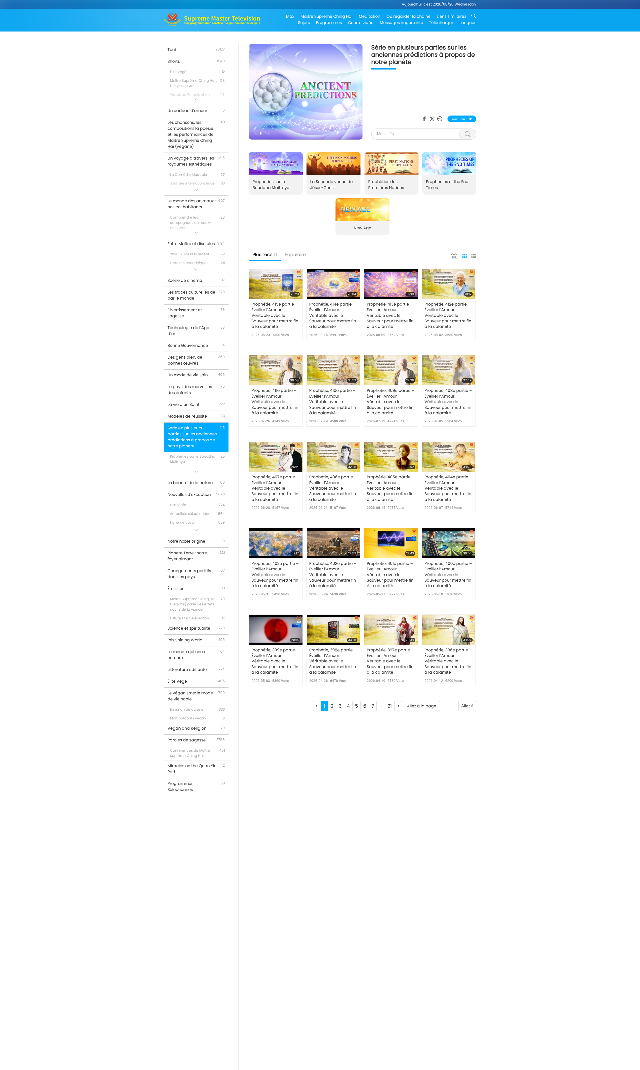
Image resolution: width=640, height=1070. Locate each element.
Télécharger (441, 23)
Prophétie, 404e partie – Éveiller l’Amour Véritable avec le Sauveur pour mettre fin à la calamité (448, 488)
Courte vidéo (361, 23)
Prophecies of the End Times (447, 185)
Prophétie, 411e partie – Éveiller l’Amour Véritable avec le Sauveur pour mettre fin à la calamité (275, 402)
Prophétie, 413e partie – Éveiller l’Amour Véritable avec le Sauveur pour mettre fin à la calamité (390, 316)
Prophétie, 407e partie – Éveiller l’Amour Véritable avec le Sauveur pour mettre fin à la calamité (275, 488)
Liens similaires (451, 16)
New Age (362, 228)
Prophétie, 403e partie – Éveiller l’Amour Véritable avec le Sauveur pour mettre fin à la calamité (275, 575)
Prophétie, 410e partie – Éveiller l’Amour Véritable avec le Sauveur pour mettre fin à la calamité (332, 402)
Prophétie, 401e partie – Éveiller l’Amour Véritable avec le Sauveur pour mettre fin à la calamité (390, 575)
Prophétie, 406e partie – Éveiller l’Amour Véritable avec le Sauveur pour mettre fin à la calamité (333, 488)
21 (390, 706)
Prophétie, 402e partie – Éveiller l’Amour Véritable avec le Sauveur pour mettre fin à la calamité (332, 575)
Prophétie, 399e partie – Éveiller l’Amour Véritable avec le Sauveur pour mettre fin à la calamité (275, 661)
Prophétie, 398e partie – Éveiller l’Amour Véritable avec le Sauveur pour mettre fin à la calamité (332, 661)
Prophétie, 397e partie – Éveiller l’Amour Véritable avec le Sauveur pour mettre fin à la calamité (390, 661)
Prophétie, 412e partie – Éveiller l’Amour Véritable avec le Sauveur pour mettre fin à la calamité (447, 316)
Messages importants (401, 23)
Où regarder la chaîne (408, 16)
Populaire (295, 254)
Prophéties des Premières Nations (386, 185)
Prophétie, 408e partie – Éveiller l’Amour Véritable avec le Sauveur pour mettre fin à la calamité (448, 402)
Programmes (329, 23)
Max (290, 16)
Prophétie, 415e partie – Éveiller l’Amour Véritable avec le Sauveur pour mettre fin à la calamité (275, 316)
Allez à (467, 706)
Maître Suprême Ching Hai (326, 16)
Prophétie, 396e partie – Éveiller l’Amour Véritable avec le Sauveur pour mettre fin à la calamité (448, 661)
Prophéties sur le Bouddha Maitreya (271, 185)
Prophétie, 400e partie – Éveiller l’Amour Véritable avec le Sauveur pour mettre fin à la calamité (448, 575)
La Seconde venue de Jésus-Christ (331, 185)
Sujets (304, 23)
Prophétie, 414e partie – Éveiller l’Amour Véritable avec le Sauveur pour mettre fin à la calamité (332, 316)
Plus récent (264, 254)
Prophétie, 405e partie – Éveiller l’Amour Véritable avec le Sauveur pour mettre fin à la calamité (390, 488)
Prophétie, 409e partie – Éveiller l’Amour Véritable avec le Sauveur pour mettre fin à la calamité (390, 402)
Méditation (369, 16)
